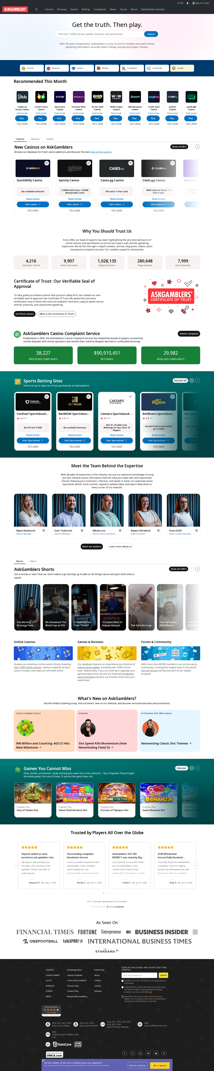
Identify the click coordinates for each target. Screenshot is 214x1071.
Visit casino (31, 204)
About (97, 975)
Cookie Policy (73, 991)
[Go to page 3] (110, 893)
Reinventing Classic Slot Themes (164, 743)
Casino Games (53, 975)
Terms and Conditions (76, 980)
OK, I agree (159, 1065)
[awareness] (62, 1044)
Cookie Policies (148, 996)
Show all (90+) (179, 146)
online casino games (88, 667)
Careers (97, 985)
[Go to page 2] (107, 893)
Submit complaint (188, 333)
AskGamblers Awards (152, 9)
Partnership (99, 969)
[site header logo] (15, 9)
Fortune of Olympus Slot (115, 810)
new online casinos (101, 152)
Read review (22, 113)
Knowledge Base (74, 969)
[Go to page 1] (103, 893)
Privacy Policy (73, 985)
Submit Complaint (74, 975)
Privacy (135, 996)
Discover (181, 768)
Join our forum (149, 670)
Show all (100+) (178, 568)
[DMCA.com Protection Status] (54, 1054)
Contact (97, 980)
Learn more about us (120, 546)
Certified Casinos (25, 313)
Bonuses (50, 985)
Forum (49, 991)
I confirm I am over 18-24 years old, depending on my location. (145, 981)
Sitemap (97, 991)
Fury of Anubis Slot (27, 810)
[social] (124, 1053)
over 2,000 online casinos (27, 667)
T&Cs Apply (22, 123)
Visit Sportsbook (31, 440)
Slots (49, 980)
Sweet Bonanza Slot (154, 810)
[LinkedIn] (44, 530)
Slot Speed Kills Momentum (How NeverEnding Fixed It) (103, 745)
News (48, 996)
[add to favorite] (46, 163)
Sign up (163, 975)
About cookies (137, 1065)
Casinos (50, 969)
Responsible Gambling (77, 996)
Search (151, 34)
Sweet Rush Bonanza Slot (73, 810)
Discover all (180, 380)
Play (22, 118)
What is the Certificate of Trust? (57, 313)
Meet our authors (91, 546)
